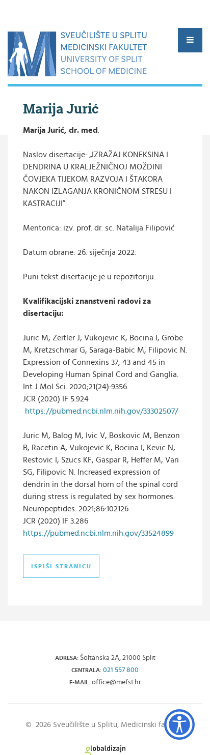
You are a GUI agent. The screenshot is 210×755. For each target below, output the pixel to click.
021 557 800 (121, 670)
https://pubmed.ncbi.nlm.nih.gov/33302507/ (101, 411)
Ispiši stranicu (61, 566)
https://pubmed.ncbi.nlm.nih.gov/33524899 (98, 533)
